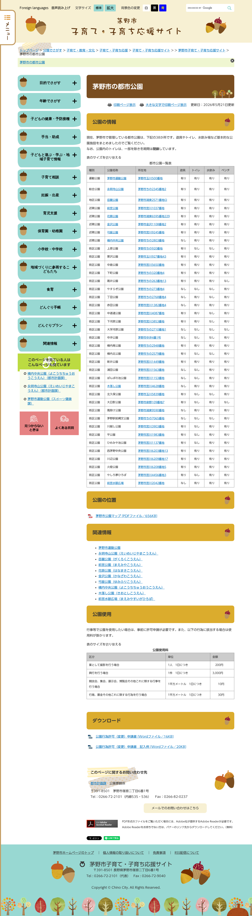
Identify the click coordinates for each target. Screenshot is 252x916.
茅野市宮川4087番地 (151, 313)
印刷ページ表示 (125, 104)
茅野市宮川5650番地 (151, 264)
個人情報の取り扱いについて (123, 852)
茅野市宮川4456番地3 (152, 475)
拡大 (110, 8)
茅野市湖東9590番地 (151, 410)
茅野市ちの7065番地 (151, 418)
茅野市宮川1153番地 (151, 378)
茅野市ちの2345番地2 (152, 189)
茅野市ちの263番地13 (152, 281)
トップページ (29, 50)
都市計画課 (98, 783)
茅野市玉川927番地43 (152, 256)
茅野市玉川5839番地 (151, 394)
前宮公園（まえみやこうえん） (120, 564)
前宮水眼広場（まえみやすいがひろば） (126, 598)
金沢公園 (112, 224)
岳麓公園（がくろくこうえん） (120, 559)
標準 (99, 7)
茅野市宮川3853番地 (151, 321)
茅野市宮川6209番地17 (153, 459)
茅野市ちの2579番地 (151, 353)
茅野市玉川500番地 (150, 178)
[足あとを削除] (232, 61)
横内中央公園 (115, 240)
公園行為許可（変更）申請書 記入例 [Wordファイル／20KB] (141, 746)
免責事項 (159, 852)
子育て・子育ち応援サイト (151, 50)
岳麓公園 (112, 200)
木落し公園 (114, 386)
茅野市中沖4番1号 (149, 337)
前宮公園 (112, 208)
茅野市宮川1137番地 (151, 442)
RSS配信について (187, 852)
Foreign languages (34, 7)
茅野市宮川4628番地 (151, 386)
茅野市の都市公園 (32, 62)
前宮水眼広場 (115, 483)
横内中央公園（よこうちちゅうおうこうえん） (131, 587)
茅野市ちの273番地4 (151, 289)
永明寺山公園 (115, 189)
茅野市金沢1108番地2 (152, 224)
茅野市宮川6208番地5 (152, 467)
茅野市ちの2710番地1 (152, 329)
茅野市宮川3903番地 (151, 426)
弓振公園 (112, 232)
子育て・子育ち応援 (113, 50)
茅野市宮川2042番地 (151, 483)
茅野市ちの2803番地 (151, 240)
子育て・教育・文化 (81, 50)
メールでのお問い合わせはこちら (175, 808)
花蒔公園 (112, 216)
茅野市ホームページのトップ (73, 852)
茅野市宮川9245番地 (151, 232)
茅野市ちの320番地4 (151, 273)
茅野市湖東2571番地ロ (152, 200)
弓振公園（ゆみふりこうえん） (120, 581)
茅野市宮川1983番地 (151, 434)
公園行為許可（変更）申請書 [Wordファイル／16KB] (135, 736)
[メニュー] (8, 27)
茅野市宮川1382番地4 (152, 305)
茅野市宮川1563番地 (151, 369)
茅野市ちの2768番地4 (152, 297)
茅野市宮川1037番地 (151, 208)
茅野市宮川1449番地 (151, 361)
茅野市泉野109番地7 (151, 402)
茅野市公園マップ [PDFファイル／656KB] (126, 515)
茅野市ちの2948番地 (151, 345)
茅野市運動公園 (116, 178)
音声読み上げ (60, 7)
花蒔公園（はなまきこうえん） (120, 570)
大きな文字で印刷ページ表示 (166, 104)
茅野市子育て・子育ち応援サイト (201, 50)
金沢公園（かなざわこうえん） (120, 576)
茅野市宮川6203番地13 (153, 450)
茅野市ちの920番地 (150, 248)
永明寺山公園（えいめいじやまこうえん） (128, 553)
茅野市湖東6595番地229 (154, 216)
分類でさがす (52, 50)
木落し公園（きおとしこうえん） (122, 593)
